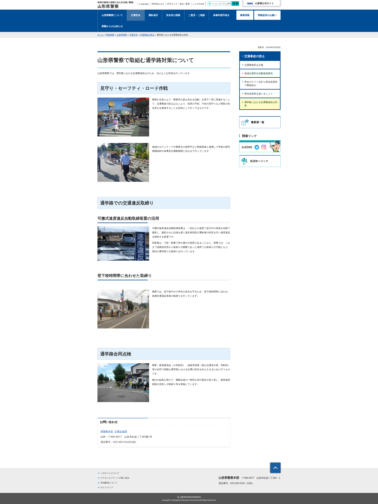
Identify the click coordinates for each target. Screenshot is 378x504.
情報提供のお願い (267, 15)
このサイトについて (110, 473)
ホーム (100, 35)
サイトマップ (107, 487)
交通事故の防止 (147, 35)
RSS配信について (109, 483)
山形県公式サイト (264, 3)
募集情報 (245, 15)
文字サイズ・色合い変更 (178, 4)
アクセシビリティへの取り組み (115, 478)
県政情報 (110, 35)
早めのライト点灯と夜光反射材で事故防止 (260, 83)
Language (144, 4)
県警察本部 (107, 431)
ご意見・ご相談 (196, 15)
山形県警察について (112, 15)
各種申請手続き (221, 15)
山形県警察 (122, 35)
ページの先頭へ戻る (275, 468)
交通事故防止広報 (253, 65)
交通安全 (135, 15)
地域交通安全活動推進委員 (258, 73)
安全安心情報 (173, 15)
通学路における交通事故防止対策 (260, 104)
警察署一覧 (257, 122)
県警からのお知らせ (112, 26)
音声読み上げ (158, 4)
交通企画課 (121, 431)
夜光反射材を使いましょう (258, 93)
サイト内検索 (210, 4)
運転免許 (153, 15)
